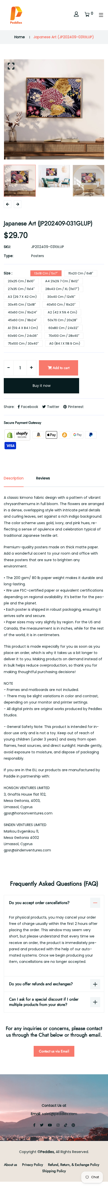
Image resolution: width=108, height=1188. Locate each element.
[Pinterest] (73, 1125)
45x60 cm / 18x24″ (22, 320)
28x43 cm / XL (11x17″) (62, 288)
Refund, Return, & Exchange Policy (73, 1164)
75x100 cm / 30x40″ (23, 343)
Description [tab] (14, 478)
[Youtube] (49, 1125)
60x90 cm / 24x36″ (23, 335)
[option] (54, 109)
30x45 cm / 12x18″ (22, 304)
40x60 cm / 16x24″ (22, 312)
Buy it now (41, 385)
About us (10, 1164)
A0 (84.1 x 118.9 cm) (64, 343)
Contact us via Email (54, 1051)
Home (19, 36)
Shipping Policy (54, 1170)
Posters (37, 255)
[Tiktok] (66, 1125)
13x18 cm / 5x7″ (46, 273)
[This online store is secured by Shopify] (18, 434)
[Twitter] (41, 1125)
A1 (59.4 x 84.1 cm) (23, 327)
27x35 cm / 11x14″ (21, 288)
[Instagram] (58, 1125)
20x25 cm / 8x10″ (21, 281)
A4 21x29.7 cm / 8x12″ (62, 281)
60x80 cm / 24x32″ (63, 327)
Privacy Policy (32, 1164)
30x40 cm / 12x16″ (61, 296)
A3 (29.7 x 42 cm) (22, 296)
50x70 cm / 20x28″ (62, 320)
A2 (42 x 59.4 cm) (62, 312)
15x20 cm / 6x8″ (80, 273)
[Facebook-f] (34, 1125)
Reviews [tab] (43, 478)
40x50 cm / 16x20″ (61, 304)
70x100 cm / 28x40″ (63, 335)
